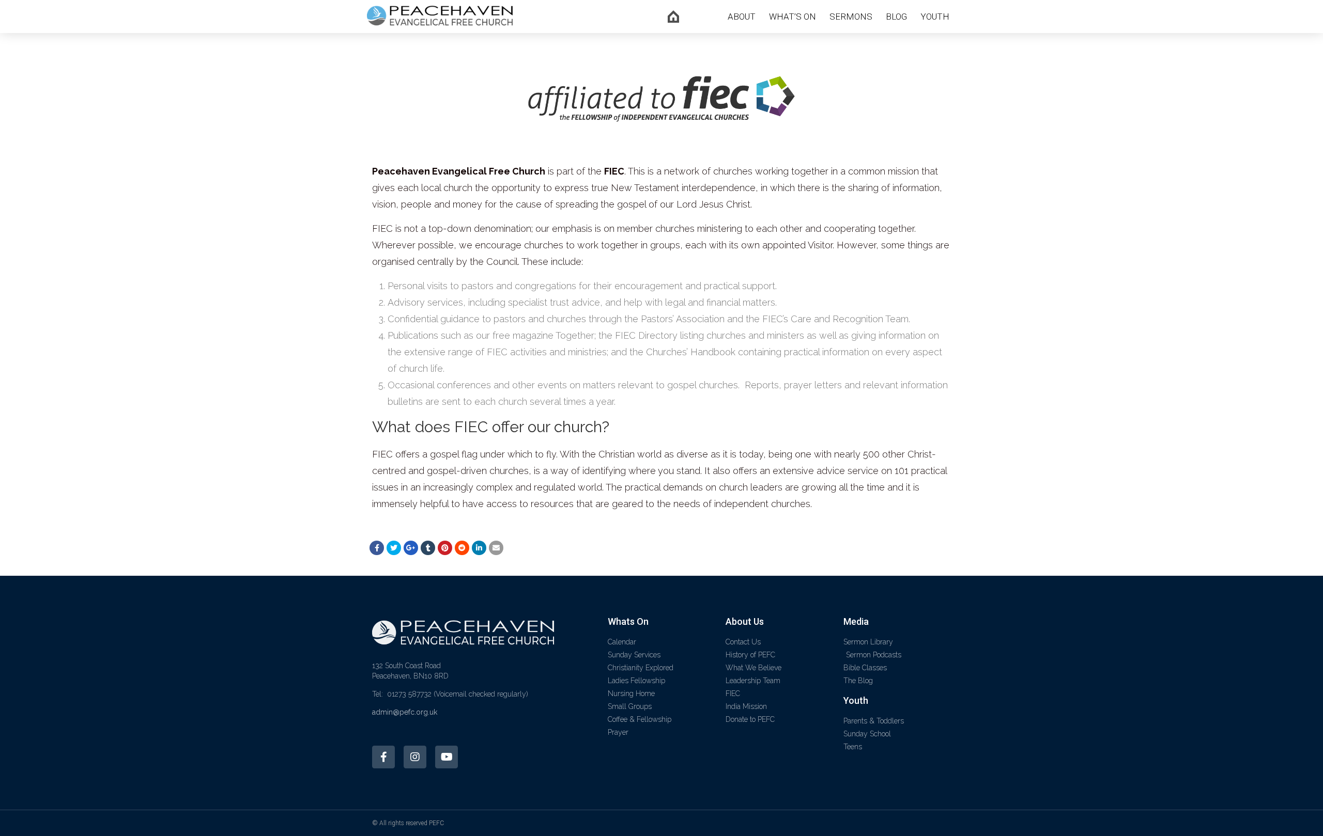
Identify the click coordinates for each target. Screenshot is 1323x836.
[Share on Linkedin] (479, 548)
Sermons (850, 16)
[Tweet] (394, 548)
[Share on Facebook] (377, 548)
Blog (896, 16)
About (742, 16)
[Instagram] (415, 757)
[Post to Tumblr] (428, 548)
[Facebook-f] (383, 757)
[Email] (496, 548)
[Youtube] (446, 757)
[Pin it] (445, 548)
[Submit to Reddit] (462, 548)
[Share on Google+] (411, 548)
